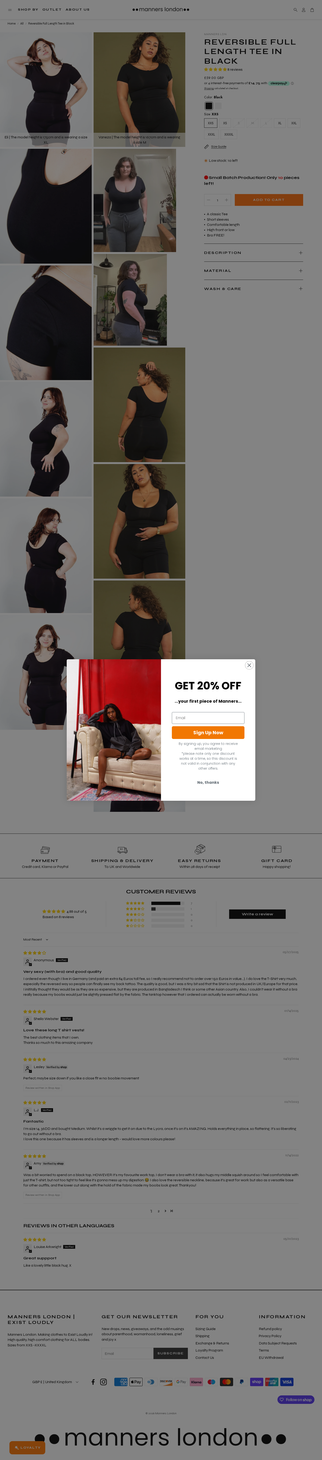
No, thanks (208, 782)
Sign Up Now (208, 732)
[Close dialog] (249, 665)
